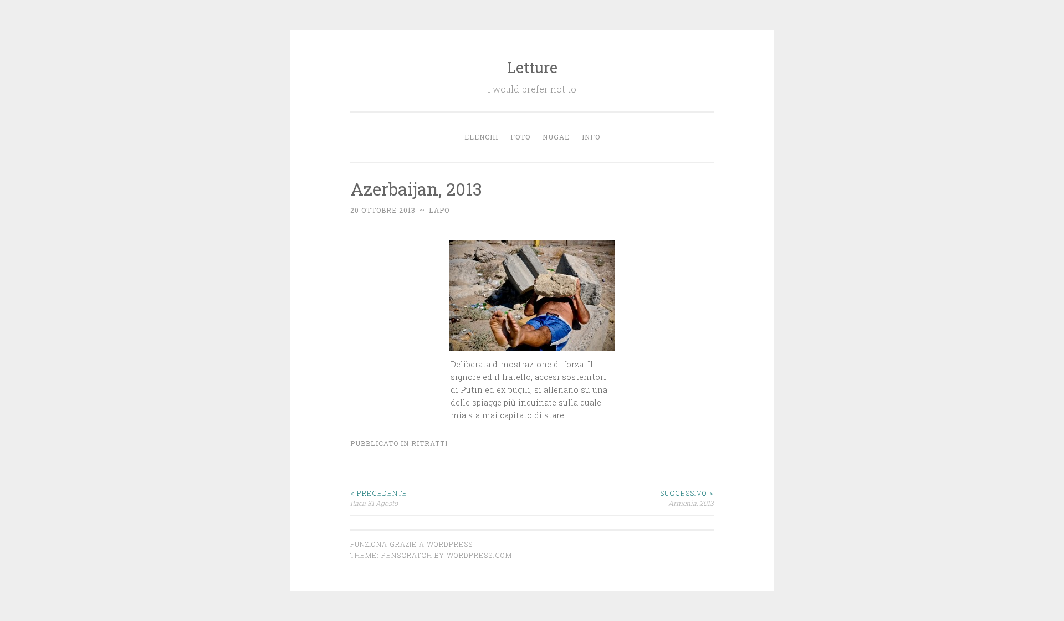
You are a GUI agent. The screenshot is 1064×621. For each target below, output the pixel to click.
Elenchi (481, 136)
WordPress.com (479, 555)
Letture (532, 67)
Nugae (556, 136)
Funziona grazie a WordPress (411, 544)
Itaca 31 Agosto (378, 498)
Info (591, 136)
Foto (520, 136)
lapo (439, 210)
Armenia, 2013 (687, 498)
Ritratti (429, 443)
